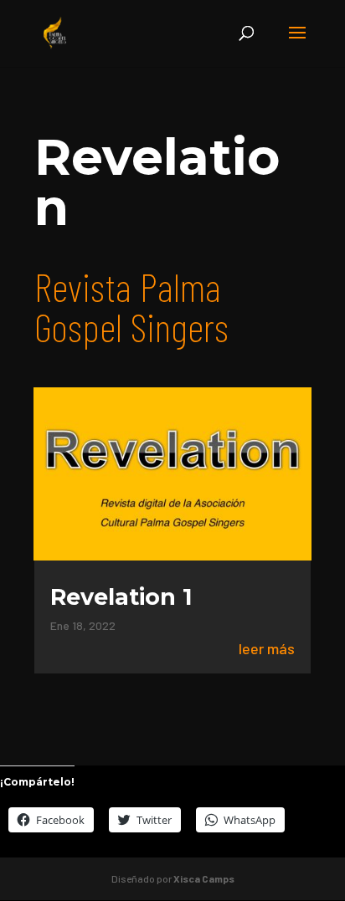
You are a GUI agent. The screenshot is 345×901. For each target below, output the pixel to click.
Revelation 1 (121, 597)
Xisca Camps (203, 878)
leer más (267, 649)
